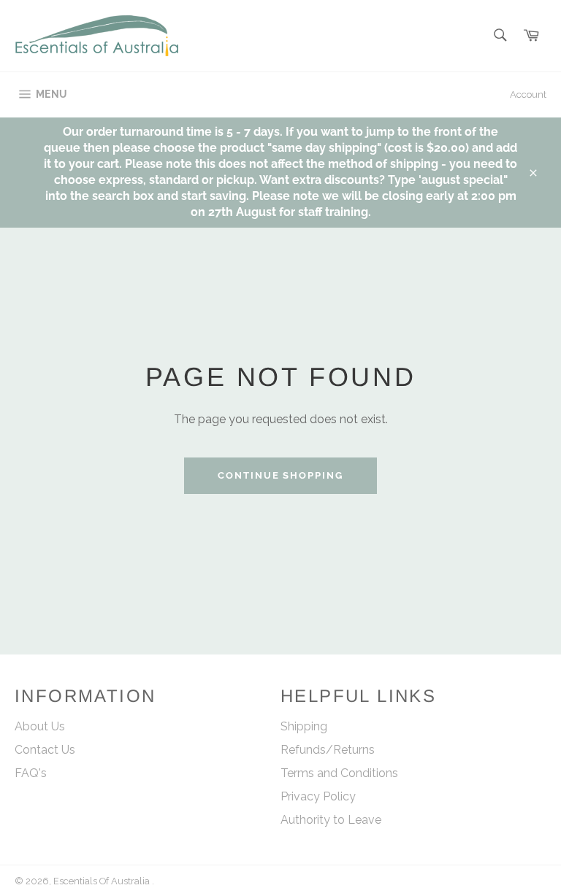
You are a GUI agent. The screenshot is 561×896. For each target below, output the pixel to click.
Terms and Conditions (339, 773)
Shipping (303, 726)
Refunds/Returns (327, 750)
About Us (40, 726)
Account (528, 94)
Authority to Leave (330, 820)
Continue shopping (280, 475)
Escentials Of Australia (102, 881)
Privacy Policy (318, 796)
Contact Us (45, 750)
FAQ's (31, 773)
